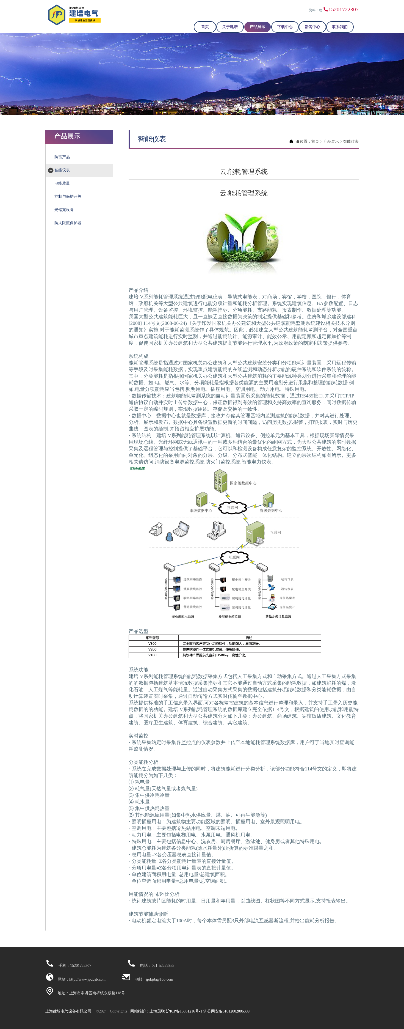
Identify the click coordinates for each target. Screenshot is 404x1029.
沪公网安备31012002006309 (226, 1011)
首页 (205, 27)
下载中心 (285, 27)
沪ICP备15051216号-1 (184, 1011)
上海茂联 (157, 1011)
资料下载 (315, 10)
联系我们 (340, 27)
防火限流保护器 (67, 223)
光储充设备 (64, 210)
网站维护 (138, 1011)
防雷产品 (62, 157)
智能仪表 (62, 170)
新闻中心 (312, 27)
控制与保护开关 (67, 196)
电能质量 (62, 183)
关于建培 (230, 27)
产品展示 (257, 27)
